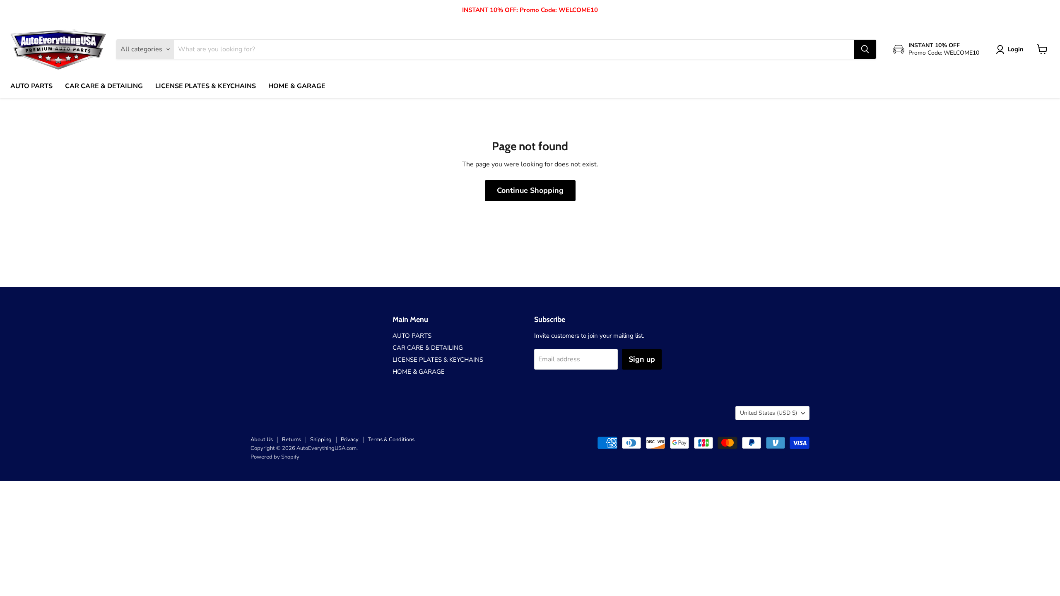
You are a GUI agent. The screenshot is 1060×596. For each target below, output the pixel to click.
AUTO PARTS (31, 86)
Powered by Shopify (275, 457)
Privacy (350, 439)
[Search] (865, 49)
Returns (291, 439)
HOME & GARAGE (296, 86)
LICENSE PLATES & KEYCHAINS (205, 86)
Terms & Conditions (391, 439)
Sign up (642, 359)
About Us (262, 439)
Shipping (321, 439)
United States (768, 413)
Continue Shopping (530, 190)
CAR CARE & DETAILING (104, 86)
